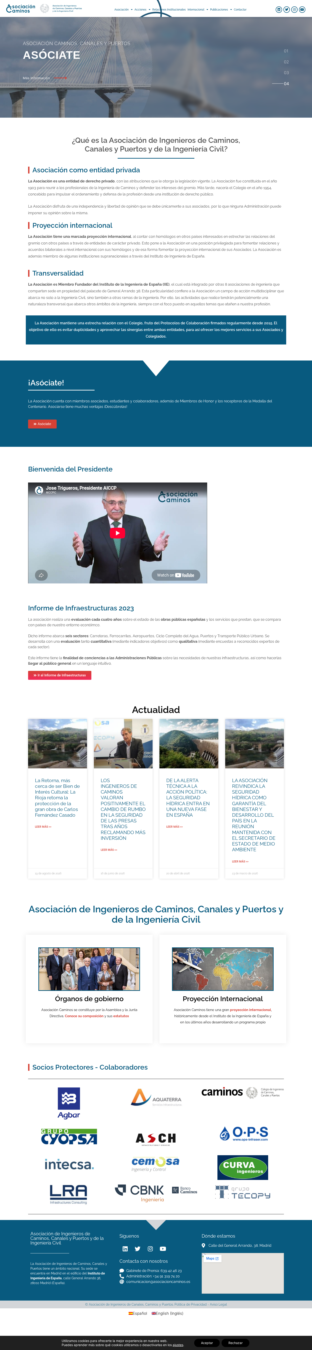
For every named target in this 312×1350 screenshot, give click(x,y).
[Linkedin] (279, 9)
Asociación (121, 9)
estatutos (121, 1016)
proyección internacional (250, 1010)
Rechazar (235, 1343)
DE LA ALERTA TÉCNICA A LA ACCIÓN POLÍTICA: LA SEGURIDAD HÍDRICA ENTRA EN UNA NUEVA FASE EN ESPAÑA (188, 798)
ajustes (178, 1345)
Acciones (140, 9)
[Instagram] (294, 9)
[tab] (286, 51)
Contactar (240, 9)
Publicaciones (219, 9)
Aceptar (207, 1343)
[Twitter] (286, 9)
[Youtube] (302, 9)
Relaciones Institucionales (169, 9)
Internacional (196, 9)
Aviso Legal (218, 1304)
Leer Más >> (43, 826)
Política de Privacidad (191, 1304)
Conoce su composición (84, 1016)
